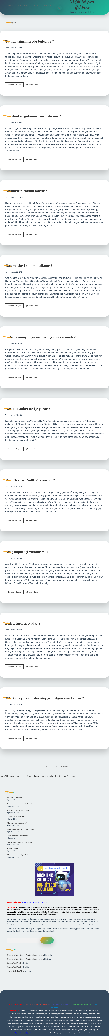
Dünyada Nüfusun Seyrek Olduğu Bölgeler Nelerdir (25, 955)
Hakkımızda (47, 5)
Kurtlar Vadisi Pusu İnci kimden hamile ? (21, 829)
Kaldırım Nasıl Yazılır (14, 963)
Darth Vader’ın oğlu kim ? (16, 817)
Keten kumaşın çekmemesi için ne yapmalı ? (40, 337)
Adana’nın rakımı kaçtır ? (26, 191)
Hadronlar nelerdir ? (14, 848)
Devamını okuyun (16, 85)
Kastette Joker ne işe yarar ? (27, 409)
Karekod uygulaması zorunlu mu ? (33, 116)
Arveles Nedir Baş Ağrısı (15, 971)
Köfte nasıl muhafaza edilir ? (17, 823)
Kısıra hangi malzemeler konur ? (18, 810)
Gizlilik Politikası (22, 5)
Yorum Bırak (33, 85)
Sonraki (64, 767)
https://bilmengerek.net (10, 776)
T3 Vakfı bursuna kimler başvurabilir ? (20, 842)
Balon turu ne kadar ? (23, 623)
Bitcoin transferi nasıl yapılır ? (17, 855)
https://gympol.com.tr (31, 776)
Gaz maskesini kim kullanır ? (28, 266)
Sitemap (71, 776)
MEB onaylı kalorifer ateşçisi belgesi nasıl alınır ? (44, 698)
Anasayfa (10, 5)
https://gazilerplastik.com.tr (54, 776)
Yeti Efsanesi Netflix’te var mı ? (30, 480)
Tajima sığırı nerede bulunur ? (29, 41)
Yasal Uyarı (36, 5)
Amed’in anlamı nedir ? (15, 798)
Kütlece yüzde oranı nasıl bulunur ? (19, 804)
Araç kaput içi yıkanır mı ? (26, 552)
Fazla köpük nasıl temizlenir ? (17, 836)
